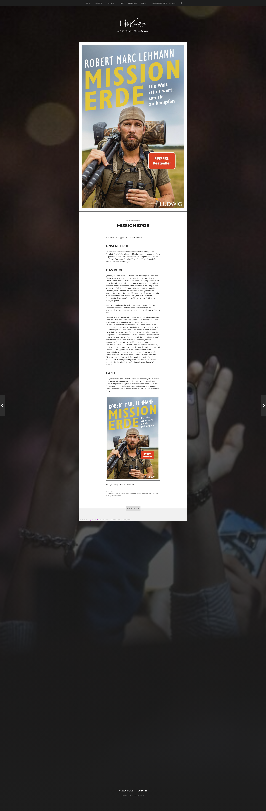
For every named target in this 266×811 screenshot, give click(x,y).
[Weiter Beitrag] (263, 405)
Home (88, 3)
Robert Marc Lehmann (139, 493)
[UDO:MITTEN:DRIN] (133, 20)
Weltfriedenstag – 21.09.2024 (164, 3)
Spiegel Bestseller (114, 496)
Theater (111, 3)
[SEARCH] (181, 3)
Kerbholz (132, 3)
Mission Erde (124, 493)
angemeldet (93, 520)
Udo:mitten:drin (137, 791)
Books (144, 3)
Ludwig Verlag (112, 493)
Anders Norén (138, 796)
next (122, 3)
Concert (98, 3)
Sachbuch (154, 493)
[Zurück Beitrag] (2, 405)
